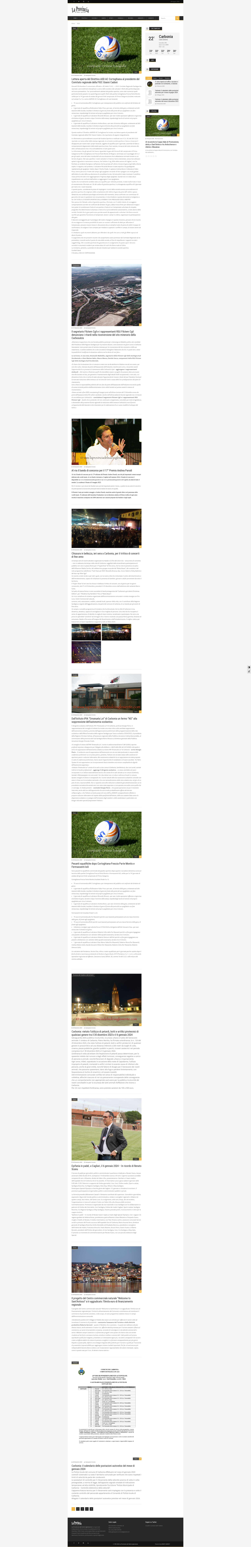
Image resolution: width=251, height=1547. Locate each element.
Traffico (149, 78)
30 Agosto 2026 (150, 138)
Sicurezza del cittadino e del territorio (83, 975)
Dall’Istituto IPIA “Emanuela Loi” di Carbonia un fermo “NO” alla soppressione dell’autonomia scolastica (104, 720)
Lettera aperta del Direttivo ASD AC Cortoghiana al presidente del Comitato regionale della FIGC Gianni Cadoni (105, 81)
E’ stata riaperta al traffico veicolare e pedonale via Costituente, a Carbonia (166, 83)
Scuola (75, 675)
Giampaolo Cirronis (90, 75)
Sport (74, 28)
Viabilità (75, 1363)
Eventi (74, 510)
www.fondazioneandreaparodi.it (90, 480)
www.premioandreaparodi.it (112, 480)
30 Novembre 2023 (161, 103)
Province (167, 78)
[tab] (148, 78)
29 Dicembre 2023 (77, 715)
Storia (154, 78)
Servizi (161, 78)
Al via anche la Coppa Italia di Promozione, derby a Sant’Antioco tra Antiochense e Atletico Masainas (162, 144)
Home (73, 23)
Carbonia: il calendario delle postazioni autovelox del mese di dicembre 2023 (166, 100)
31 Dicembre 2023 (77, 75)
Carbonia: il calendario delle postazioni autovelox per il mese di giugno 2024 (166, 91)
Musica (75, 420)
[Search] (177, 18)
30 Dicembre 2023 (77, 466)
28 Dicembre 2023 (77, 1162)
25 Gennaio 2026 (160, 86)
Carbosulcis (76, 265)
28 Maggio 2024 (160, 95)
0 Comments (160, 138)
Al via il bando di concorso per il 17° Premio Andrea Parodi (102, 470)
